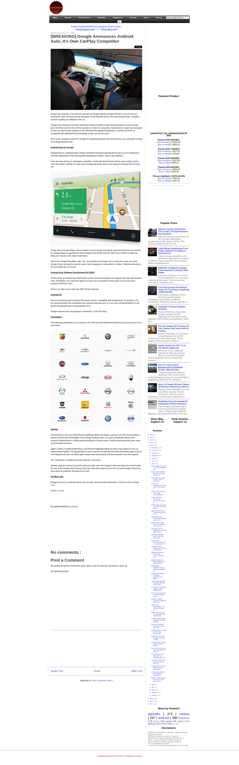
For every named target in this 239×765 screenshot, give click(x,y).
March (154, 690)
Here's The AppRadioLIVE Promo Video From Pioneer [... (158, 486)
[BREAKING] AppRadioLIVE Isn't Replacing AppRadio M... (158, 568)
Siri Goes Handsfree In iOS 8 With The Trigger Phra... (158, 673)
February (155, 692)
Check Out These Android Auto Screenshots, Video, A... (158, 500)
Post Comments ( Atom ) (102, 680)
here (53, 485)
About (146, 18)
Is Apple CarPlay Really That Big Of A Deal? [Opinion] (158, 620)
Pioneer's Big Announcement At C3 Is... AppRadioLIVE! (158, 542)
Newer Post (57, 671)
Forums (68, 18)
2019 (151, 434)
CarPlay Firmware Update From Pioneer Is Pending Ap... (158, 548)
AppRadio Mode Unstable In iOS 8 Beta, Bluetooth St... (159, 632)
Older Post (136, 671)
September (155, 455)
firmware (185, 718)
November (155, 450)
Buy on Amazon (164, 142)
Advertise (102, 18)
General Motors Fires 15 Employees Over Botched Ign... (158, 667)
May (153, 684)
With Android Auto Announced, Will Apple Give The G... (158, 518)
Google (61, 491)
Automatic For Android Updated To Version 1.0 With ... (158, 638)
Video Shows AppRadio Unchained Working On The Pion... (158, 582)
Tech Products (84, 18)
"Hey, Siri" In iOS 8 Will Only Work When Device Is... (158, 661)
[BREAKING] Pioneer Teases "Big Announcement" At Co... (157, 555)
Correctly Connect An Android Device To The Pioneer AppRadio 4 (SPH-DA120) (173, 289)
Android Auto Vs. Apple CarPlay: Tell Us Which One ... (158, 479)
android (164, 717)
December (155, 447)
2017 (151, 437)
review (164, 724)
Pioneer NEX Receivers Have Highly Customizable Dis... (158, 493)
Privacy (159, 18)
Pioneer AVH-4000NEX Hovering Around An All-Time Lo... (158, 473)
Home (97, 671)
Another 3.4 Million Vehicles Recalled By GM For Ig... (158, 600)
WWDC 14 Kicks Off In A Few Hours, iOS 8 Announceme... (158, 679)
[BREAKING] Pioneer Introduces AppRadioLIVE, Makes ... (157, 576)
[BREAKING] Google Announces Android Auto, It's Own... (158, 524)
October (154, 453)
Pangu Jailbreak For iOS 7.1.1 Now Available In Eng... (158, 467)
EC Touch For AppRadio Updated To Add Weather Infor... (158, 588)
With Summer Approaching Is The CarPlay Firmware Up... (158, 607)
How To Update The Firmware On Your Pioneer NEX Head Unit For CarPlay (173, 328)
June (153, 463)
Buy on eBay (163, 144)
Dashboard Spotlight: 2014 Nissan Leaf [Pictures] (157, 626)
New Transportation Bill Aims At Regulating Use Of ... (158, 594)
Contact (133, 18)
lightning (152, 724)
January (154, 695)
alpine (181, 721)
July (153, 461)
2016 (151, 440)
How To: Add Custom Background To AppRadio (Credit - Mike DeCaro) (170, 367)
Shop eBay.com (109, 29)
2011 (151, 704)
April (153, 687)
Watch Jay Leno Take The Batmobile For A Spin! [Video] (158, 614)
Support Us (117, 18)
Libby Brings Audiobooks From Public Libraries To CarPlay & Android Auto (173, 250)
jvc (173, 724)
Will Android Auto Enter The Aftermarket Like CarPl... (158, 512)
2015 (151, 442)
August (154, 458)
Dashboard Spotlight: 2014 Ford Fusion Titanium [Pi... (157, 536)
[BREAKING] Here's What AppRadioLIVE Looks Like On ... (158, 561)
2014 (151, 445)
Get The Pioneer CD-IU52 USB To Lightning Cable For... (158, 655)
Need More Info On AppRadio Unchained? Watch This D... (159, 530)
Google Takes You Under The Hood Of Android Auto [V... (158, 506)
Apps (55, 18)
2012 (151, 701)
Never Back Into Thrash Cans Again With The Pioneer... (158, 649)
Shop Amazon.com (85, 29)
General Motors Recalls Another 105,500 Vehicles (158, 644)
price (157, 721)
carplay (184, 714)
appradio (155, 714)
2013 (151, 698)
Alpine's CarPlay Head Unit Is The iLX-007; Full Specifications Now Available (173, 231)
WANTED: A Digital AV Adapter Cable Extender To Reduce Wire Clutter (173, 270)
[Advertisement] (110, 7)
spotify (169, 721)
